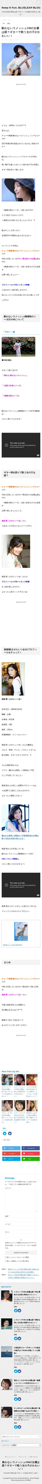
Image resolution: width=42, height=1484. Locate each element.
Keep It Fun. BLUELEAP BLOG (21, 7)
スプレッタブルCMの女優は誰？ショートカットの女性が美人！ (7, 1117)
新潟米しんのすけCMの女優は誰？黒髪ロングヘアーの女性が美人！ (31, 1117)
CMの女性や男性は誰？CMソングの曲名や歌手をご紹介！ (21, 1473)
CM (5, 1140)
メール (8, 1224)
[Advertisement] (21, 101)
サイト (7, 1232)
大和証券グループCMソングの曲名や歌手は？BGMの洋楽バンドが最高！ (27, 1350)
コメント (8, 1188)
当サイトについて (10, 1457)
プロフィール (22, 1457)
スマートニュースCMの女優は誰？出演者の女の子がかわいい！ (19, 1091)
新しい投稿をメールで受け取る (18, 1261)
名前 (7, 1216)
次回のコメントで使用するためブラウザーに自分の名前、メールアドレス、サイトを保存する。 (20, 1245)
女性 (8, 1140)
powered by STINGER (24, 1480)
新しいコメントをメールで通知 (18, 1257)
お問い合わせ (33, 1457)
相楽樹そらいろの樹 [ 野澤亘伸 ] (12, 945)
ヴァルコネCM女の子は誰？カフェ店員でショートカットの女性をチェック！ (31, 1091)
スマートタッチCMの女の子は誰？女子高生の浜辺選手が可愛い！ (19, 1117)
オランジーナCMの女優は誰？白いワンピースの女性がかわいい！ (7, 1091)
